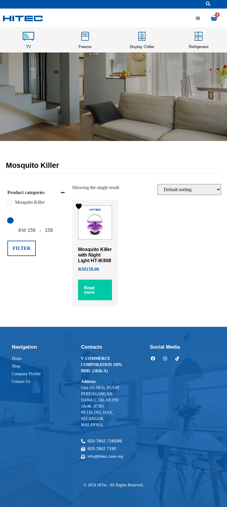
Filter (21, 248)
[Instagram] (165, 358)
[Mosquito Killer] (9, 202)
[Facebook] (153, 358)
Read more (89, 290)
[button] (208, 4)
